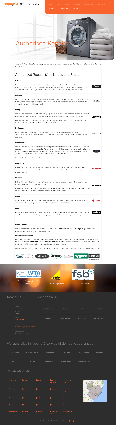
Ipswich (66, 398)
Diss (24, 389)
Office (17, 307)
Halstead (26, 398)
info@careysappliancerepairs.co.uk (26, 327)
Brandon (25, 380)
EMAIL (16, 324)
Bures (39, 380)
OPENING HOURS (19, 331)
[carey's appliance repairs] (22, 4)
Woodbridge (68, 412)
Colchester (13, 389)
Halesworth (13, 398)
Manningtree (27, 405)
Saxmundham (41, 405)
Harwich (53, 398)
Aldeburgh (13, 380)
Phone (17, 317)
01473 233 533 (19, 320)
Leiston (12, 405)
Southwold (54, 405)
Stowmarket (13, 412)
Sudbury (25, 412)
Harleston (40, 398)
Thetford (40, 412)
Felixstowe (54, 389)
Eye (38, 389)
